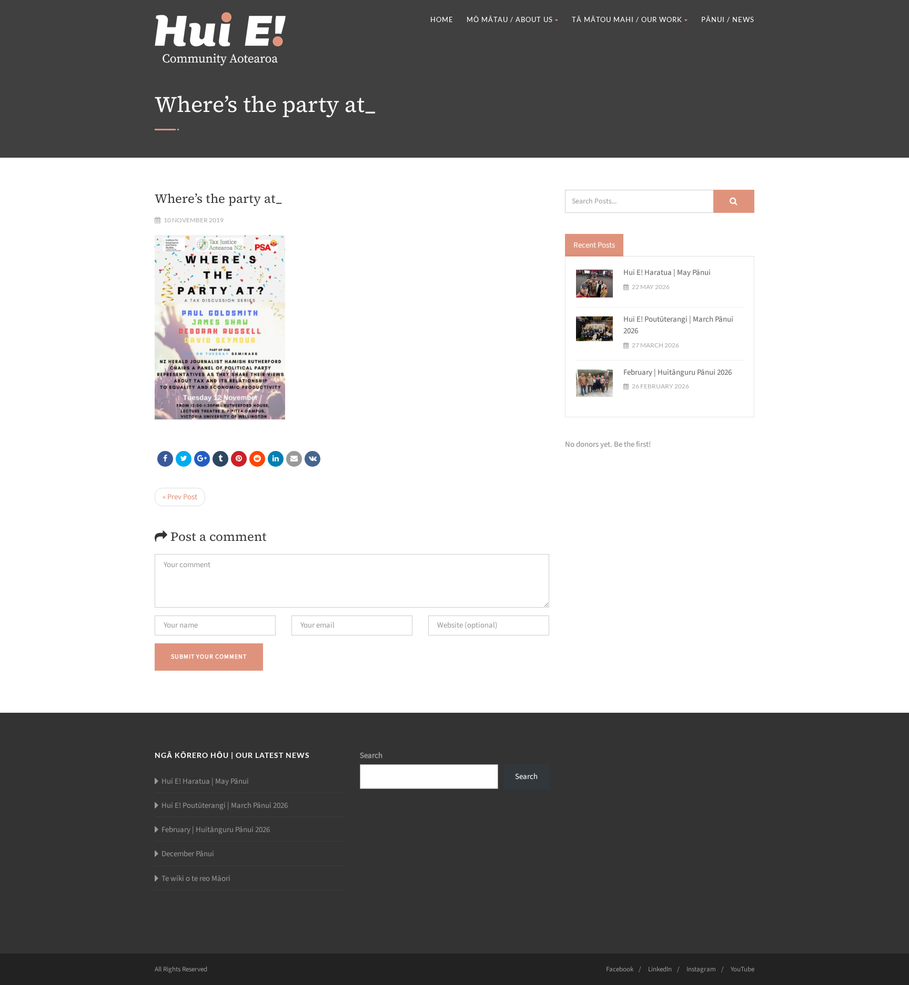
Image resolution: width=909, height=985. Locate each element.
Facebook (619, 969)
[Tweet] (183, 459)
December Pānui (187, 853)
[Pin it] (239, 459)
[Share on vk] (312, 459)
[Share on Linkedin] (257, 459)
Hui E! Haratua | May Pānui (667, 272)
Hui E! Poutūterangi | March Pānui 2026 (224, 805)
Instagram (701, 969)
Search (371, 755)
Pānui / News (727, 19)
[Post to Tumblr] (220, 459)
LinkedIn (660, 969)
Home (441, 19)
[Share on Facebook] (165, 459)
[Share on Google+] (202, 459)
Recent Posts (594, 245)
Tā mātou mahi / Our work (627, 19)
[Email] (294, 459)
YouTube (742, 969)
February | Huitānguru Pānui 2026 (677, 372)
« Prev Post (180, 496)
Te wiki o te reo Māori (195, 878)
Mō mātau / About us (510, 19)
